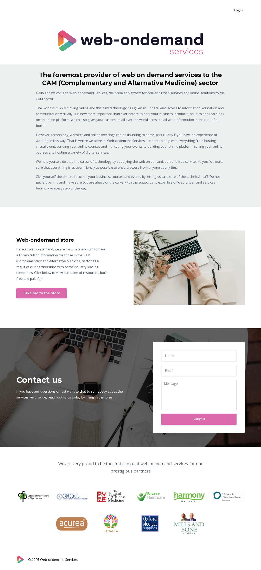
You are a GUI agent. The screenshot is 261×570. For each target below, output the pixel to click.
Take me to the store (41, 293)
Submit (198, 419)
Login (238, 10)
